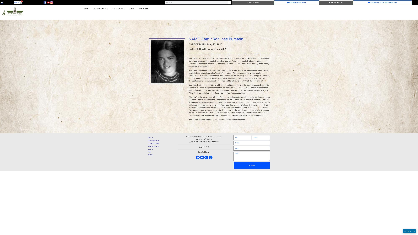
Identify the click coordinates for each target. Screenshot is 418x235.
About (86, 9)
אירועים (150, 149)
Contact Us (143, 9)
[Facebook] (198, 157)
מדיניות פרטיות (410, 231)
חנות (149, 152)
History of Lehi (100, 9)
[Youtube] (202, 157)
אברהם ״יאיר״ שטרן (153, 141)
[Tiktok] (210, 157)
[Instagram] (206, 157)
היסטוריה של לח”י (153, 143)
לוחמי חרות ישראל (153, 146)
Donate (132, 9)
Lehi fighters (117, 9)
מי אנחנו (150, 138)
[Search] (229, 2)
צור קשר (150, 155)
